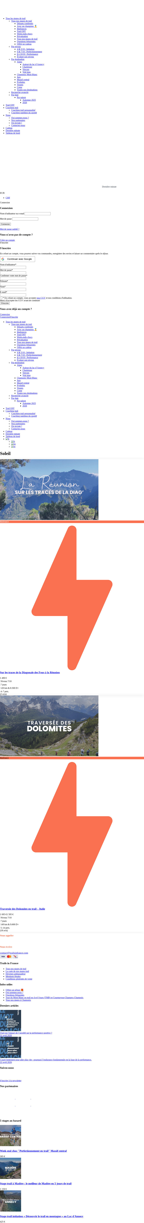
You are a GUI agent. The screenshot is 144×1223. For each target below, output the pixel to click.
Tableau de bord (13, 133)
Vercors (25, 69)
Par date (14, 95)
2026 (24, 102)
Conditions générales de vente (19, 979)
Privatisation (22, 36)
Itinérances (21, 29)
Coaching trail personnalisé (23, 110)
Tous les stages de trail (15, 18)
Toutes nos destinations (27, 90)
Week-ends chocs (24, 34)
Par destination (17, 59)
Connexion (5, 314)
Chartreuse (27, 67)
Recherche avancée (19, 92)
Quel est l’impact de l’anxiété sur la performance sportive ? (26, 1033)
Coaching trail (12, 107)
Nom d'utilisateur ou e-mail (12, 213)
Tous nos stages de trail (21, 21)
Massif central (23, 79)
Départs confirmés (25, 23)
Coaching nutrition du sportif (24, 112)
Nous (8, 115)
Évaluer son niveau (25, 57)
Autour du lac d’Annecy (33, 64)
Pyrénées (21, 82)
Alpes (19, 62)
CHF (8, 198)
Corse (19, 87)
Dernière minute (13, 130)
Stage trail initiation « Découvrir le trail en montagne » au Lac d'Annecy (41, 1216)
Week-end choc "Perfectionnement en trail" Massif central (33, 1150)
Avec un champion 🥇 (27, 26)
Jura (19, 77)
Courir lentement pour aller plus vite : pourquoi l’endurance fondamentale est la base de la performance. (46, 1060)
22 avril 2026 (6, 1035)
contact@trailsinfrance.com (14, 952)
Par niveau (16, 46)
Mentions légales (13, 976)
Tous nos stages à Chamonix (18, 1000)
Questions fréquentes (26, 41)
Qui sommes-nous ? (20, 118)
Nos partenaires (18, 120)
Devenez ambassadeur (15, 974)
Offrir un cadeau (24, 44)
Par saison (21, 97)
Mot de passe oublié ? (9, 229)
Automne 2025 (29, 100)
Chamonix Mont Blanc (27, 74)
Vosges (20, 85)
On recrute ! (16, 123)
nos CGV (41, 298)
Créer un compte (7, 240)
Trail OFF (21, 31)
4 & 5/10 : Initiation (25, 49)
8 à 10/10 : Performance (27, 54)
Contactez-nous (18, 125)
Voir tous (26, 72)
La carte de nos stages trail (17, 971)
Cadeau (9, 128)
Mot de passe (6, 219)
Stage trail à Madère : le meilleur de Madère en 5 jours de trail (35, 1183)
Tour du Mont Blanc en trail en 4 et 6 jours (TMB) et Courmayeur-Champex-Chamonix (44, 997)
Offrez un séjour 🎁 (14, 990)
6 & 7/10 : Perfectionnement (29, 51)
